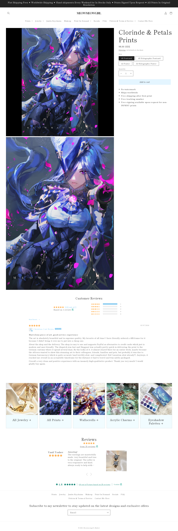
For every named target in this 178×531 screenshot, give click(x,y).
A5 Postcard (126, 58)
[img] (34, 325)
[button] (8, 13)
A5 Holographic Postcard (149, 58)
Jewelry (62, 494)
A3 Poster (125, 63)
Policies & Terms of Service (81, 498)
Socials (115, 494)
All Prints (54, 420)
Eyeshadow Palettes (156, 421)
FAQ (123, 494)
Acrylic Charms (121, 420)
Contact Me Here (102, 498)
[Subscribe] (107, 512)
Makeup (89, 494)
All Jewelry (20, 420)
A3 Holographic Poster (146, 63)
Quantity (122, 69)
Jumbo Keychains (75, 494)
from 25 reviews (87, 446)
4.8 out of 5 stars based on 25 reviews (94, 484)
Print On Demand (102, 494)
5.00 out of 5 (70, 307)
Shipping (122, 50)
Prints (54, 494)
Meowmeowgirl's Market (92, 528)
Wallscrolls (87, 420)
